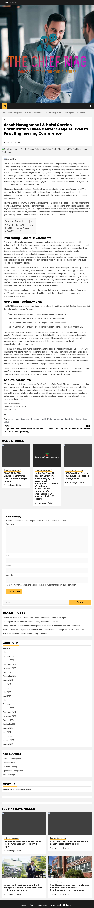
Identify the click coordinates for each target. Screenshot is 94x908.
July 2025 (7, 684)
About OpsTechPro (14, 231)
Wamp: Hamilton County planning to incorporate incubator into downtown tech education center (41, 626)
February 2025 (8, 704)
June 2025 (7, 688)
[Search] (90, 106)
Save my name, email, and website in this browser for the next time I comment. (42, 585)
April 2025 (7, 696)
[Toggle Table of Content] (30, 221)
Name (9, 555)
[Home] (4, 106)
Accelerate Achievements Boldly (17, 789)
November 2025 (9, 668)
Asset (10, 419)
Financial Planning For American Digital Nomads (68, 427)
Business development (12, 759)
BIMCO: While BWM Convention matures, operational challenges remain (15, 477)
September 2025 (9, 676)
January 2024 (8, 740)
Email (9, 565)
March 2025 (7, 700)
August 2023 (8, 744)
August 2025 (8, 680)
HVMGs (49, 419)
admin (19, 142)
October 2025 (8, 672)
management (58, 419)
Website (9, 575)
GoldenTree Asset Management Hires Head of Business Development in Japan (34, 618)
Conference (25, 419)
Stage (85, 419)
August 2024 (8, 728)
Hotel (43, 419)
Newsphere (55, 905)
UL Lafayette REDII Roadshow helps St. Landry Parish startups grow (30, 621)
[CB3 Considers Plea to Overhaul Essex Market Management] (78, 455)
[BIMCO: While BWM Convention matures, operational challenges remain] (16, 455)
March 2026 (7, 652)
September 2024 (9, 724)
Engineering (35, 419)
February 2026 (8, 656)
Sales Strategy (9, 775)
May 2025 (7, 692)
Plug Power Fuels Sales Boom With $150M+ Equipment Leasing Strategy (23, 429)
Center (16, 419)
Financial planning (10, 767)
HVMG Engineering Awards (18, 228)
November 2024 (9, 716)
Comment (11, 524)
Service (78, 419)
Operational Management (12, 120)
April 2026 (7, 648)
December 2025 (9, 664)
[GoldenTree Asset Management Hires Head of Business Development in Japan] (24, 823)
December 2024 (9, 712)
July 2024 (7, 732)
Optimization (69, 419)
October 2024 (8, 720)
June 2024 (7, 736)
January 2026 (8, 660)
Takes (6, 421)
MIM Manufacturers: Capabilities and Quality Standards (25, 634)
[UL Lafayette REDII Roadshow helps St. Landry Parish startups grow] (70, 823)
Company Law (9, 763)
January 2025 (8, 708)
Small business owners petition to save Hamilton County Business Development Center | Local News (43, 629)
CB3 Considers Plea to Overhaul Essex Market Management (77, 476)
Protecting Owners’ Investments (20, 225)
